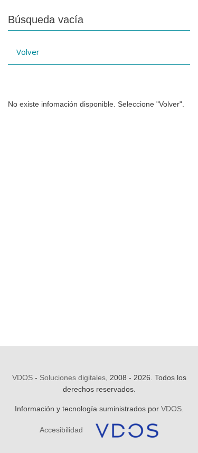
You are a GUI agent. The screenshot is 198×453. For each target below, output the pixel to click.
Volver (28, 51)
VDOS (22, 377)
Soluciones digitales (73, 377)
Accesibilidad (61, 430)
